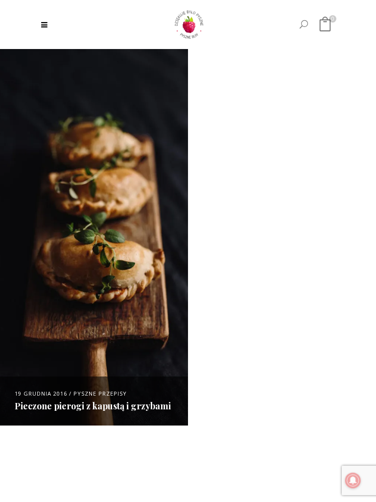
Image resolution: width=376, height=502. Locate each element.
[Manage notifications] (353, 480)
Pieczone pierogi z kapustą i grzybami (93, 406)
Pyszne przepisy (100, 393)
